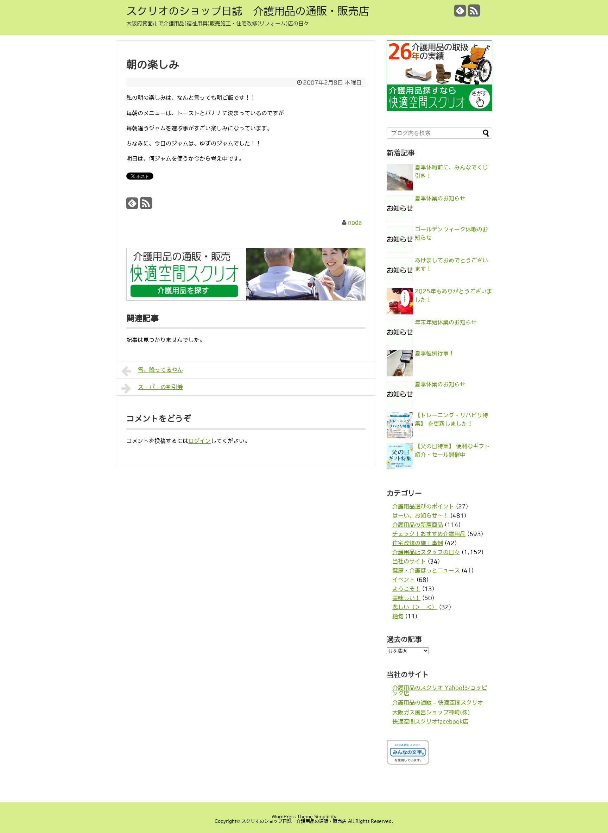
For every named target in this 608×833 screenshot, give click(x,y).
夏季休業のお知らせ (440, 198)
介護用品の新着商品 (417, 524)
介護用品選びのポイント (423, 506)
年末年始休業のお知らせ (446, 322)
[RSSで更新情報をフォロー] (474, 13)
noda (355, 222)
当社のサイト (409, 561)
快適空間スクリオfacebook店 (430, 721)
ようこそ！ (406, 588)
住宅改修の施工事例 (417, 543)
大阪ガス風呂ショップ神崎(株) (431, 712)
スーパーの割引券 (160, 387)
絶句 (398, 616)
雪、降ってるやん (160, 369)
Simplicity (325, 816)
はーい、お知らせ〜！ (420, 515)
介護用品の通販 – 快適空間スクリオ (437, 702)
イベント (403, 579)
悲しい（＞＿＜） (414, 607)
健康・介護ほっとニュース (426, 570)
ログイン (199, 441)
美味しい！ (406, 598)
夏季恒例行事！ (434, 353)
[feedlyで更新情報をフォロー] (460, 13)
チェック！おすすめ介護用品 (429, 534)
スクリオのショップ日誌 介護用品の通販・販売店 (247, 11)
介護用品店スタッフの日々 (426, 552)
